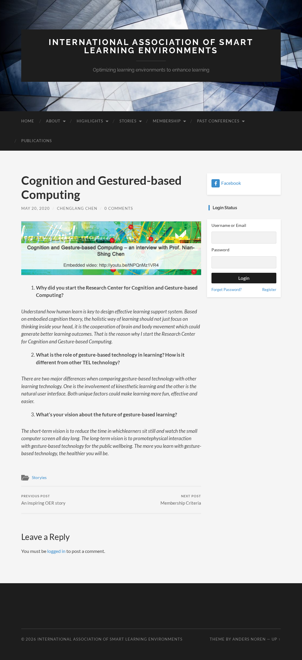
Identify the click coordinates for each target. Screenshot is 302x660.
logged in (56, 551)
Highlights (90, 121)
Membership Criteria (180, 500)
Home (27, 121)
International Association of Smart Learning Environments (151, 46)
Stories (128, 121)
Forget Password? (226, 289)
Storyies (39, 477)
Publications (36, 140)
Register (269, 289)
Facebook (231, 183)
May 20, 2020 (35, 208)
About (53, 121)
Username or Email (228, 225)
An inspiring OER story (43, 500)
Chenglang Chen (77, 208)
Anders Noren (249, 639)
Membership (167, 121)
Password (220, 249)
